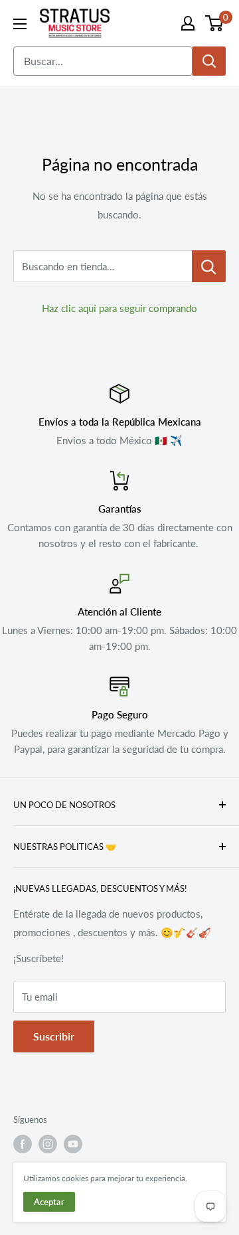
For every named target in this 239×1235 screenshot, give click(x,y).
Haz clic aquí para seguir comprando (119, 308)
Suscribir (53, 1036)
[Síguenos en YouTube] (73, 1144)
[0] (214, 23)
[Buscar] (209, 61)
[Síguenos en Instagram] (48, 1144)
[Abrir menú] (20, 24)
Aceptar (49, 1201)
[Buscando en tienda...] (209, 266)
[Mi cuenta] (188, 23)
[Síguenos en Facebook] (22, 1144)
